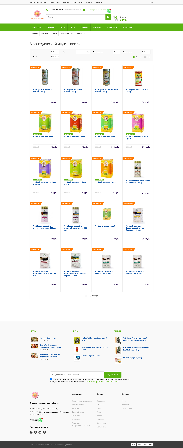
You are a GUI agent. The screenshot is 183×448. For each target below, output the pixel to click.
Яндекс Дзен (126, 408)
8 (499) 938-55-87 (36, 414)
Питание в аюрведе (48, 338)
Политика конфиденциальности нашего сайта (102, 382)
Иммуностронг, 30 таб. (91, 356)
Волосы (100, 416)
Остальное (101, 427)
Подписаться (112, 375)
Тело (99, 408)
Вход (151, 2)
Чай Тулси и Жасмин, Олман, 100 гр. (42, 90)
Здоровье (101, 401)
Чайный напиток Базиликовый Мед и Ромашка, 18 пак (135, 228)
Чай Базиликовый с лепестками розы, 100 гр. (44, 227)
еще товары (93, 296)
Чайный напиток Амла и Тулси (137, 138)
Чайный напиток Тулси (105, 182)
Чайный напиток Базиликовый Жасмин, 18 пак (44, 274)
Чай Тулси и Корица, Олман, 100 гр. (73, 90)
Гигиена (100, 405)
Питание (44, 33)
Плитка (138, 57)
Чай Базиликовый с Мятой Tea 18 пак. (104, 273)
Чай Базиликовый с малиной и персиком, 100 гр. (75, 228)
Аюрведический (82, 52)
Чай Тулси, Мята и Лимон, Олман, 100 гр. (107, 90)
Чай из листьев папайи (105, 226)
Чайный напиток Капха (74, 137)
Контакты (99, 2)
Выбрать (54, 52)
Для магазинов (55, 2)
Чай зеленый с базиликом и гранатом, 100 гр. (138, 182)
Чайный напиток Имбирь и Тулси (44, 183)
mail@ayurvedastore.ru (98, 10)
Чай (54, 33)
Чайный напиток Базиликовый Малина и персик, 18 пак (75, 274)
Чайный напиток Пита (105, 137)
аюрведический (66, 33)
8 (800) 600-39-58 (36, 412)
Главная (34, 33)
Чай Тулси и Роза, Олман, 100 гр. (137, 90)
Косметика (101, 423)
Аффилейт (66, 2)
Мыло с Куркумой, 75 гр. (133, 358)
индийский (81, 33)
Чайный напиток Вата (43, 137)
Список (148, 57)
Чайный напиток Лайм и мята (75, 183)
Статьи (124, 401)
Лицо (99, 412)
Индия (116, 52)
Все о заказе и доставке (38, 2)
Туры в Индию (77, 2)
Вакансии (89, 2)
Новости (125, 405)
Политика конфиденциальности (81, 424)
